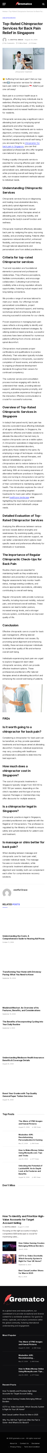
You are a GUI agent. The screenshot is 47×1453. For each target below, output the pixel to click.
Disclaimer (36, 1443)
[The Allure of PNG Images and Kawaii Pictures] (9, 1124)
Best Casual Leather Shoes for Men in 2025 (20, 1415)
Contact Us (24, 1443)
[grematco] (23, 4)
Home (5, 11)
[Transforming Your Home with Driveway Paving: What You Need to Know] (23, 958)
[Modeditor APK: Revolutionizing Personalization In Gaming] (9, 1138)
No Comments (10, 43)
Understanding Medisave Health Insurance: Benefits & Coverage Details (23, 1059)
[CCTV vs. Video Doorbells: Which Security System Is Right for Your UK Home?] (9, 1259)
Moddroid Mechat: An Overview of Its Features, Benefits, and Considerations (21, 1009)
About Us (13, 1443)
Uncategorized (9, 18)
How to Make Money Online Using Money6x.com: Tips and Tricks (31, 1153)
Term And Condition (32, 1447)
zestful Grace (16, 40)
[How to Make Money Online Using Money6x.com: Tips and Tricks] (9, 1153)
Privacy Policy (15, 1447)
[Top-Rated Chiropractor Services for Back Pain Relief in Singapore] (23, 58)
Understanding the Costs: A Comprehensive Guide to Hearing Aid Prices (23, 937)
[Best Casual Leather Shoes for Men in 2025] (9, 1273)
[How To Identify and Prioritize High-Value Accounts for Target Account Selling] (23, 1202)
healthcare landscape (19, 497)
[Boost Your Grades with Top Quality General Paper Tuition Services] (23, 1079)
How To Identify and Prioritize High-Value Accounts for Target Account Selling (23, 1219)
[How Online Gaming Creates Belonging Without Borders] (9, 1246)
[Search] (43, 4)
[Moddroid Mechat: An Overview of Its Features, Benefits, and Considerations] (23, 993)
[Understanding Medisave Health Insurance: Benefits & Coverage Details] (23, 1043)
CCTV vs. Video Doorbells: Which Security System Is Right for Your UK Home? (31, 1258)
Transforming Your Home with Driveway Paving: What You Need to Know (22, 973)
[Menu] (4, 4)
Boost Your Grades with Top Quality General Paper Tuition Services (20, 1094)
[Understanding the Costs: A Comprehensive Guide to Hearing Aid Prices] (23, 922)
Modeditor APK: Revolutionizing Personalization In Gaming (30, 1137)
